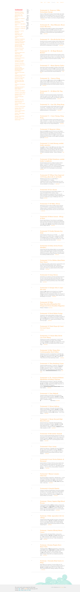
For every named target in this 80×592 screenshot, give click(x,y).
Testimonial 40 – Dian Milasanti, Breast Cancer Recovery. (19, 15)
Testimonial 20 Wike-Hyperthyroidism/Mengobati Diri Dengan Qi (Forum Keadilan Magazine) (19, 69)
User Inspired (62, 587)
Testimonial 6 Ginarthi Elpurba (20, 106)
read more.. (43, 19)
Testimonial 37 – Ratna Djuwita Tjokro (20, 24)
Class (58, 2)
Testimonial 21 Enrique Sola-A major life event (20, 65)
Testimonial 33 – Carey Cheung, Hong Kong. (19, 34)
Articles (48, 2)
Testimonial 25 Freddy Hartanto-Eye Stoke (18, 56)
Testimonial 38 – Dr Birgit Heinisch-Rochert (19, 22)
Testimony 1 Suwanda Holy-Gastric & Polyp (19, 119)
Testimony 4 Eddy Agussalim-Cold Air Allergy (20, 111)
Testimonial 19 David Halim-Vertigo (20, 73)
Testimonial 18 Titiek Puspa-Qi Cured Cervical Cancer (20, 75)
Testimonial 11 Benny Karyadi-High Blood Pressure (20, 94)
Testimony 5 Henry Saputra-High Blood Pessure (19, 108)
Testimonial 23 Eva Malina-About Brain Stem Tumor (19, 61)
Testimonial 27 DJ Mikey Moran (19, 50)
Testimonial (53, 2)
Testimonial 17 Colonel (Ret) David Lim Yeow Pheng (19, 78)
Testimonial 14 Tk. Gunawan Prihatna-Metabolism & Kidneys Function (19, 88)
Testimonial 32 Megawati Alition (19, 37)
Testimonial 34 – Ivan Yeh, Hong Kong (19, 31)
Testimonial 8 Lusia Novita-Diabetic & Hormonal (19, 101)
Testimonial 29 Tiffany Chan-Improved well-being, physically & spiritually (20, 45)
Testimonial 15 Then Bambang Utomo (20, 85)
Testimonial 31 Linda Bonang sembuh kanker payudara (20, 39)
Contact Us (62, 2)
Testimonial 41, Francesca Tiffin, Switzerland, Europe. (19, 13)
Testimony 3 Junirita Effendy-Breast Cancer (20, 114)
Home (42, 2)
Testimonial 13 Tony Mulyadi (20, 90)
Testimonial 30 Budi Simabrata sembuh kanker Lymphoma (20, 42)
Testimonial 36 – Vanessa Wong (20, 26)
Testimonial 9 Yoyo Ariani (19, 99)
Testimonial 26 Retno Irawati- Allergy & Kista (20, 53)
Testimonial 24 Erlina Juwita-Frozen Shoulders (20, 58)
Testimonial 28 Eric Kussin (19, 48)
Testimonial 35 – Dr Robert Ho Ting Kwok (20, 29)
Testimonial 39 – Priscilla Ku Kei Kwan (20, 19)
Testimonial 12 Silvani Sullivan (20, 92)
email (26, 588)
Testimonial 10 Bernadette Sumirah (19, 97)
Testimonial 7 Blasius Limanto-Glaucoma (20, 104)
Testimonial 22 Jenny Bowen (19, 63)
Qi (44, 2)
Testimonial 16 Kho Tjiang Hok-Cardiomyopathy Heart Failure (19, 81)
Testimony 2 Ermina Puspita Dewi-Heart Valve (19, 116)
